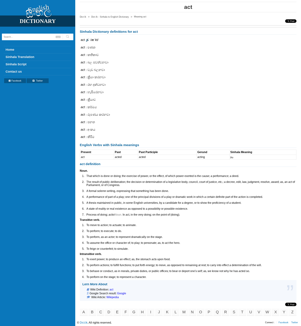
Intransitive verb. (91, 254)
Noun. (84, 170)
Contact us (14, 71)
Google (121, 293)
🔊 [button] (88, 40)
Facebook (16, 80)
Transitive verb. (90, 219)
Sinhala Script (16, 64)
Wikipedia (112, 297)
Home (10, 49)
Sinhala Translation (20, 57)
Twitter (39, 80)
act (111, 289)
